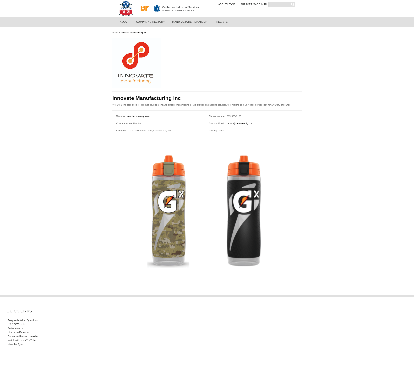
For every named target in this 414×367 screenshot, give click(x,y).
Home (115, 32)
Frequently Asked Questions (23, 320)
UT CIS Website (16, 324)
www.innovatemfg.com (138, 116)
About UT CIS (226, 4)
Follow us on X (15, 328)
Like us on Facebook (19, 332)
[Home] (158, 8)
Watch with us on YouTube (22, 340)
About (124, 21)
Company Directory (150, 21)
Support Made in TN (253, 4)
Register (222, 21)
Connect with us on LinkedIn (23, 336)
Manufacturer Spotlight (190, 21)
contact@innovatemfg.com (239, 123)
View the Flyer (15, 344)
